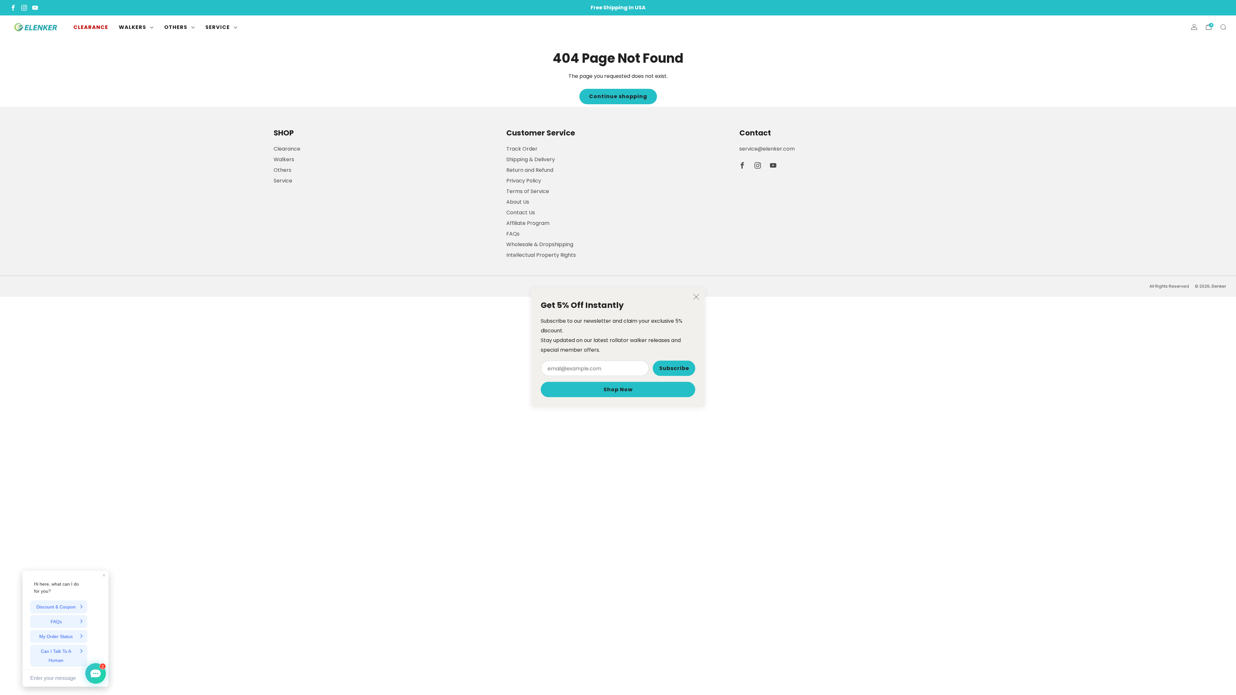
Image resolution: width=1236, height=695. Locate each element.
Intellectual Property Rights (541, 255)
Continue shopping (618, 96)
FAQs (513, 233)
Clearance (90, 27)
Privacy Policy (523, 180)
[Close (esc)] (696, 297)
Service (217, 27)
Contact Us (520, 212)
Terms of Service (527, 191)
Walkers (132, 27)
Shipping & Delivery (530, 159)
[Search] (1223, 27)
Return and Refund (529, 170)
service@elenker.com (767, 149)
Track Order (522, 149)
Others (175, 27)
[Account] (1194, 27)
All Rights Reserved (1169, 286)
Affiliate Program (527, 223)
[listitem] (618, 8)
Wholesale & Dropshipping (539, 244)
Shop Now (618, 389)
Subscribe (674, 368)
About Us (517, 202)
